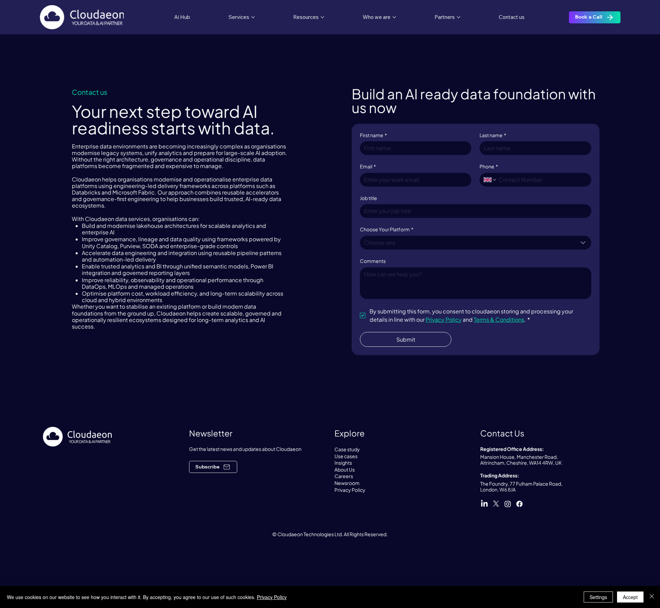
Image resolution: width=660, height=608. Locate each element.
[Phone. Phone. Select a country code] (490, 180)
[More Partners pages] (458, 17)
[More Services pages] (253, 17)
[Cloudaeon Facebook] (519, 504)
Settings (598, 597)
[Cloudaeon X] (496, 504)
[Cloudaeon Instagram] (508, 504)
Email (368, 166)
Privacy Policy (272, 597)
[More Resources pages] (322, 17)
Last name (493, 135)
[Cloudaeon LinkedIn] (484, 504)
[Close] (652, 597)
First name (373, 135)
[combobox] (475, 243)
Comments (373, 261)
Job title (368, 198)
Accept (630, 597)
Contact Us (502, 433)
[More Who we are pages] (394, 17)
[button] (213, 467)
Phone (489, 166)
